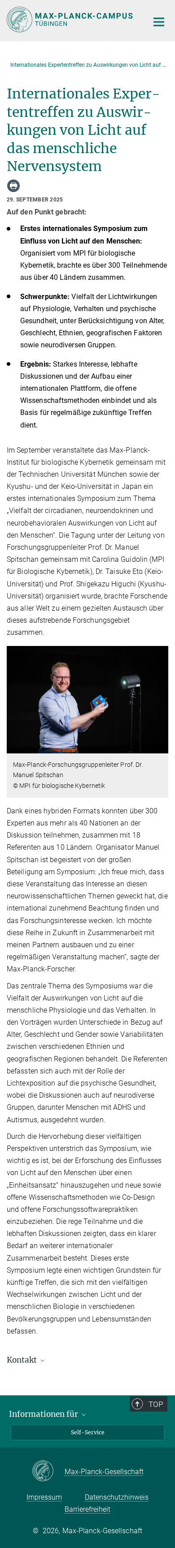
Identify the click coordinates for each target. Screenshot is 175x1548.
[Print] (13, 185)
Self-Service (88, 1432)
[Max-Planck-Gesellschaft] (48, 1471)
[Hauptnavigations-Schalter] (159, 22)
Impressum (44, 1497)
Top (156, 1404)
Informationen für (44, 1414)
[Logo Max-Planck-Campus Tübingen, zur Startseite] (71, 19)
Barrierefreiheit (87, 1509)
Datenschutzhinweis (117, 1497)
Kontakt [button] (23, 1360)
